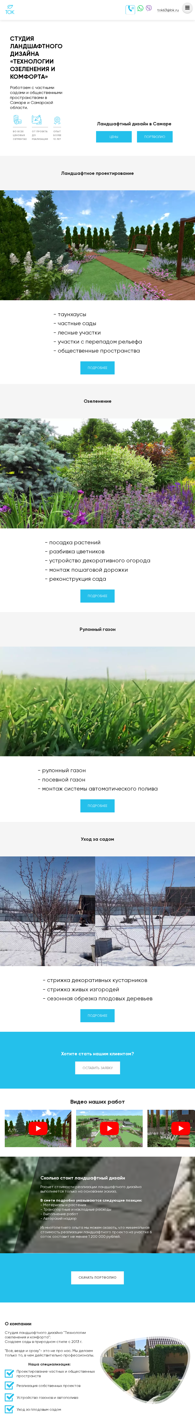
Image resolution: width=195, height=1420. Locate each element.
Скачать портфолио (97, 1278)
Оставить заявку (98, 1068)
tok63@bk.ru (168, 10)
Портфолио (154, 137)
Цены (114, 137)
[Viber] (147, 10)
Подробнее (97, 368)
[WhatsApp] (139, 10)
